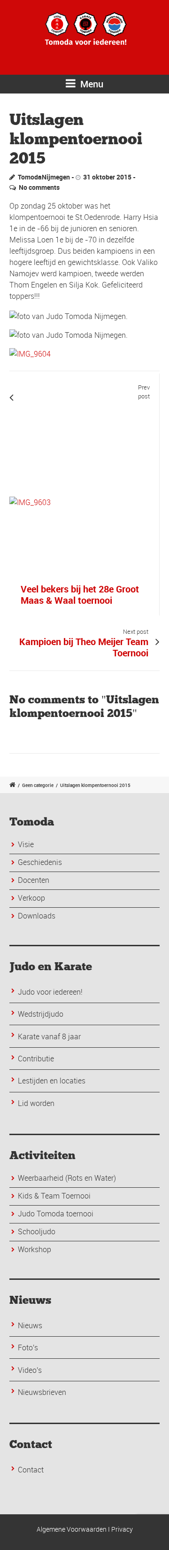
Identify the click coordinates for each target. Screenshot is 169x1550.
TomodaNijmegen (44, 176)
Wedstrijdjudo (40, 1014)
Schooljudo (36, 1231)
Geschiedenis (40, 862)
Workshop (34, 1249)
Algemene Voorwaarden (72, 1529)
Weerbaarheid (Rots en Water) (67, 1178)
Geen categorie (38, 785)
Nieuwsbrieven (42, 1392)
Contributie (36, 1058)
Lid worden (36, 1103)
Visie (26, 844)
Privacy (122, 1529)
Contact (31, 1469)
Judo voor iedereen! (50, 992)
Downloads (36, 916)
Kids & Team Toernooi (54, 1196)
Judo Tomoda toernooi (55, 1213)
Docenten (33, 880)
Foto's (28, 1347)
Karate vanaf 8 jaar (49, 1036)
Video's (30, 1370)
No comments (39, 187)
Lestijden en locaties (51, 1080)
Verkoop (31, 898)
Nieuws (30, 1325)
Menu (90, 84)
